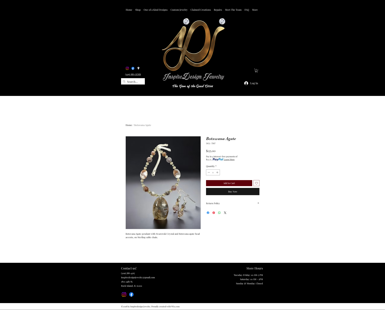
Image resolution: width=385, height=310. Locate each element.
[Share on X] (225, 213)
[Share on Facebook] (208, 213)
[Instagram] (127, 68)
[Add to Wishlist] (256, 183)
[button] (138, 10)
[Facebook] (133, 68)
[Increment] (218, 172)
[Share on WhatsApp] (219, 213)
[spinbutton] (213, 172)
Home (129, 125)
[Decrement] (208, 172)
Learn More (229, 159)
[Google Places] (138, 68)
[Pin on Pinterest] (214, 213)
